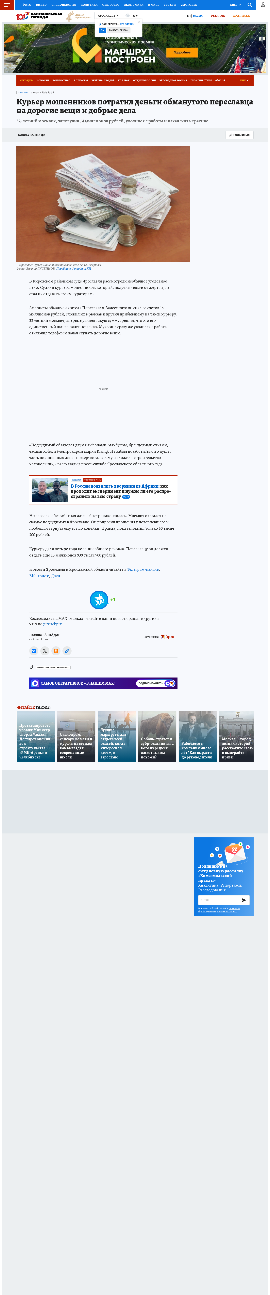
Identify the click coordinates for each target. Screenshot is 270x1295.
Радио (198, 16)
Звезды (170, 5)
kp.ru (170, 637)
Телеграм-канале (143, 569)
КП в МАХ (123, 80)
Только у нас (61, 80)
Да (102, 30)
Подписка (241, 16)
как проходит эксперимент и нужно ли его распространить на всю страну (121, 491)
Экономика (133, 5)
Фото (27, 5)
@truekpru (52, 624)
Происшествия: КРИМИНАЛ (53, 667)
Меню (7, 5)
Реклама (218, 16)
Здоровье (189, 5)
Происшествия (201, 80)
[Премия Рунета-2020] (77, 16)
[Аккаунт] (263, 5)
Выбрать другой (118, 30)
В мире (153, 5)
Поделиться (241, 134)
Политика (89, 5)
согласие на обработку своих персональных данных (219, 910)
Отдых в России (144, 80)
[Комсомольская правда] (39, 16)
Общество (110, 5)
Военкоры (81, 80)
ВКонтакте (39, 576)
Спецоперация (63, 5)
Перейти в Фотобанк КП (73, 268)
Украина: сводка (103, 80)
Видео (41, 5)
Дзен (55, 576)
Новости (43, 80)
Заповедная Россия (173, 80)
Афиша (220, 80)
